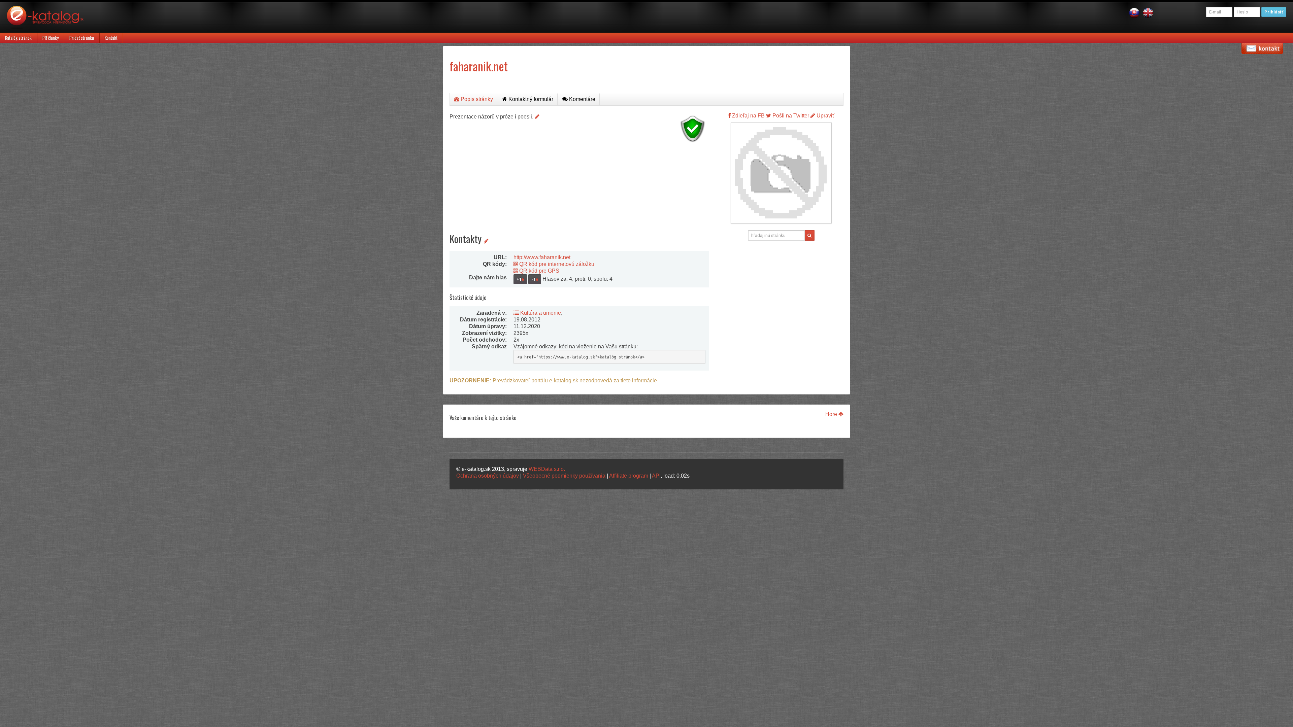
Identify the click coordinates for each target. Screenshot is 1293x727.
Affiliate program (628, 476)
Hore (831, 414)
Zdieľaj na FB (748, 115)
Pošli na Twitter (790, 115)
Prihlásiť (1273, 11)
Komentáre (581, 99)
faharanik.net (479, 66)
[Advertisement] (579, 192)
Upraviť (824, 115)
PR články (50, 37)
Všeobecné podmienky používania (564, 476)
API (656, 476)
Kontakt (111, 37)
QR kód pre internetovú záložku (556, 264)
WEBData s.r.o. (547, 469)
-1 (534, 279)
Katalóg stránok (18, 37)
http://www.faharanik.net (541, 257)
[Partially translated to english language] (1148, 12)
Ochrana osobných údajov (487, 476)
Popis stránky (476, 99)
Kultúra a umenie (540, 313)
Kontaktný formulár (530, 99)
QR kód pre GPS (538, 271)
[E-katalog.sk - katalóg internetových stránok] (48, 19)
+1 (520, 279)
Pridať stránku (81, 37)
